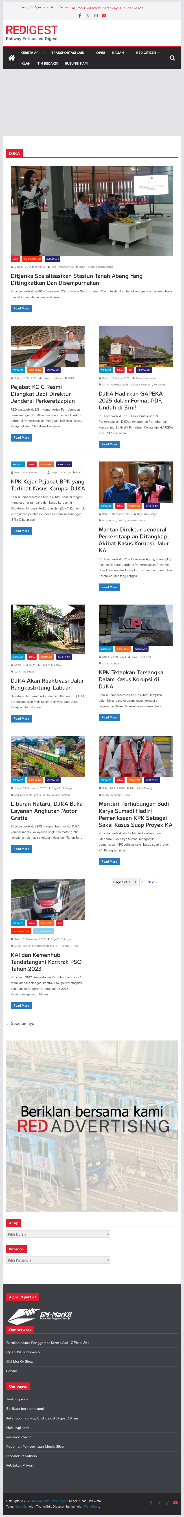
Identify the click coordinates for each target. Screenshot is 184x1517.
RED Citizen (146, 52)
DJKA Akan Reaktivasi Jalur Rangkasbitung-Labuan (47, 683)
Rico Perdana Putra (62, 267)
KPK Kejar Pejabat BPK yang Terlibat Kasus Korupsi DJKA (48, 484)
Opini (100, 52)
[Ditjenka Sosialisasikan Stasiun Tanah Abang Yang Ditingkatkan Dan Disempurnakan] (92, 211)
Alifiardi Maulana (146, 378)
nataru (66, 795)
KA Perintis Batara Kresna (38, 946)
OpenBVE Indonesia (23, 1352)
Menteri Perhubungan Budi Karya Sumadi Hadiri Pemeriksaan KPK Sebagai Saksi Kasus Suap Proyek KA (136, 813)
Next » (152, 881)
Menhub (116, 795)
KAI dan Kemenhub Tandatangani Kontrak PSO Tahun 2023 (46, 961)
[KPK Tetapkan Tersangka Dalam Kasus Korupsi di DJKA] (136, 625)
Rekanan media (18, 1437)
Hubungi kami (17, 1428)
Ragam (118, 52)
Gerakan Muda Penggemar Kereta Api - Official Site (48, 1343)
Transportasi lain (67, 52)
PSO (75, 946)
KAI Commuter (32, 258)
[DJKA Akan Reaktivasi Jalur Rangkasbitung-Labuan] (48, 629)
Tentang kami (17, 1399)
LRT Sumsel (63, 946)
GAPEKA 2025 (120, 384)
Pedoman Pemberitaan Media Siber (35, 1446)
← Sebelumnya (20, 1024)
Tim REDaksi (47, 63)
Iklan (25, 63)
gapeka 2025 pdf (141, 384)
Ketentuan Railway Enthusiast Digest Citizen (42, 1418)
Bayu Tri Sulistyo (53, 378)
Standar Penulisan (21, 1456)
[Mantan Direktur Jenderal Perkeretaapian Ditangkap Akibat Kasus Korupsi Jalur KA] (136, 482)
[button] (41, 52)
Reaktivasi (29, 671)
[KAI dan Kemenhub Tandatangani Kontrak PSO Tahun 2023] (48, 899)
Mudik (56, 795)
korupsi (115, 663)
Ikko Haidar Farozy (141, 788)
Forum (11, 1371)
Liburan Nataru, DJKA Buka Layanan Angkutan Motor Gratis (47, 810)
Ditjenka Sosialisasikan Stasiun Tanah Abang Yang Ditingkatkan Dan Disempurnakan (77, 279)
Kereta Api (30, 52)
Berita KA (18, 370)
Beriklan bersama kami (25, 1408)
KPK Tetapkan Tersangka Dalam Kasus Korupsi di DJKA (131, 679)
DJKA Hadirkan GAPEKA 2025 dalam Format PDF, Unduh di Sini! (131, 400)
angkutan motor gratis (27, 795)
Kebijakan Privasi (20, 1465)
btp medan (108, 520)
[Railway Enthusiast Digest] (11, 57)
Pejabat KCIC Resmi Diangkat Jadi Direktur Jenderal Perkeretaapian (43, 393)
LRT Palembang (44, 931)
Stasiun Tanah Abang (100, 267)
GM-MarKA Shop (19, 1361)
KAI (130, 370)
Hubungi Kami (76, 63)
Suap (127, 795)
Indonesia (35, 370)
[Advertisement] (92, 102)
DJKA (15, 258)
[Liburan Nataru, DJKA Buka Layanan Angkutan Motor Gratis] (48, 756)
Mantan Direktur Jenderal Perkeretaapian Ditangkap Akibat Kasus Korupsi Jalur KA (134, 539)
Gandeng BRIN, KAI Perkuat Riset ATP (101, 7)
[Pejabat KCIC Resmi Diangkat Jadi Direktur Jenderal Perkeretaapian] (48, 346)
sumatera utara (136, 520)
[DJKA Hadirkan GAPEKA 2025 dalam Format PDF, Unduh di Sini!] (136, 346)
